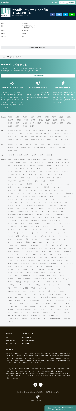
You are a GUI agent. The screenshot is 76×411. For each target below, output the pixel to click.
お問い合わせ (25, 392)
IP (42, 300)
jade (35, 297)
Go (50, 230)
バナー (40, 199)
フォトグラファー (66, 140)
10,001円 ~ (49, 155)
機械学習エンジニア (29, 275)
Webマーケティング (20, 165)
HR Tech (43, 196)
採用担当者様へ (10, 340)
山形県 (69, 117)
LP (39, 248)
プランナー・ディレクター (16, 133)
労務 (30, 162)
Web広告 (32, 165)
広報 (49, 130)
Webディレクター (31, 172)
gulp (16, 297)
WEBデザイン (48, 193)
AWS (15, 159)
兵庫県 (54, 117)
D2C (15, 288)
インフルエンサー (44, 288)
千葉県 (19, 120)
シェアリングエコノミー (63, 196)
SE (70, 300)
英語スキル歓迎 (12, 150)
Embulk (33, 318)
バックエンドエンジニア (15, 130)
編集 (28, 178)
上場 (39, 306)
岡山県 (39, 123)
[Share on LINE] (72, 14)
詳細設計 (59, 309)
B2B (34, 242)
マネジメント (39, 223)
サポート (42, 175)
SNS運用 (10, 269)
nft (67, 297)
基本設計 (19, 309)
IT (58, 199)
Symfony (40, 282)
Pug (41, 297)
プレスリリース (21, 260)
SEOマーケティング (14, 315)
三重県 (17, 126)
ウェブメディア (12, 245)
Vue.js (58, 220)
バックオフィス (39, 162)
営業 (20, 190)
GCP (55, 230)
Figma (51, 159)
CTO (48, 211)
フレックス (23, 263)
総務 (66, 202)
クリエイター (12, 272)
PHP (9, 159)
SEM (67, 245)
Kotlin (54, 275)
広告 (26, 196)
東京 (49, 291)
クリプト (26, 300)
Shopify (41, 269)
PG (52, 309)
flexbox (28, 297)
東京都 (10, 117)
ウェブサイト (62, 248)
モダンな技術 (24, 220)
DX (21, 202)
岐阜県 (32, 123)
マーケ (30, 181)
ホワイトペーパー (53, 172)
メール (44, 251)
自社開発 (66, 251)
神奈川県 (10, 120)
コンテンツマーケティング (16, 184)
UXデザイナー (12, 303)
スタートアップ (66, 144)
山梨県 (69, 123)
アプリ (52, 181)
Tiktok (59, 306)
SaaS (47, 214)
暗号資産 (17, 300)
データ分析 (45, 245)
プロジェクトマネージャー (43, 133)
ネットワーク (29, 285)
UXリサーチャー (24, 303)
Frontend (49, 233)
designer (54, 297)
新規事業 (56, 144)
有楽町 (52, 306)
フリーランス (57, 178)
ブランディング (36, 202)
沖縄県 (63, 120)
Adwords (10, 248)
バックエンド (18, 187)
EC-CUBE (32, 291)
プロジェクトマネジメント (30, 236)
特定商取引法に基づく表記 (52, 392)
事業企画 (10, 208)
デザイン (42, 172)
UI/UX (51, 220)
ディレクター (40, 184)
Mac (55, 291)
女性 (44, 315)
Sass (36, 251)
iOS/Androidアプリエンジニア (33, 140)
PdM (60, 236)
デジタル (49, 208)
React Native (50, 269)
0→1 (50, 251)
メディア (19, 193)
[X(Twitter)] (41, 385)
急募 (36, 144)
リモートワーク (57, 187)
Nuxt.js (62, 275)
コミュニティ (43, 257)
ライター (50, 162)
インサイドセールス (30, 190)
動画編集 (28, 309)
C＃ (27, 312)
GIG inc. (34, 400)
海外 (27, 239)
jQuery (65, 278)
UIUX (68, 184)
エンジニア (28, 187)
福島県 (17, 123)
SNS (48, 178)
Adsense (26, 294)
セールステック (37, 303)
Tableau (32, 306)
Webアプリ (24, 227)
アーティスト (12, 230)
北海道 (41, 120)
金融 (48, 275)
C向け (26, 230)
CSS (22, 178)
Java (15, 266)
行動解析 (19, 278)
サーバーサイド (12, 223)
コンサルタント (51, 205)
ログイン (63, 2)
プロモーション (51, 223)
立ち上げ (28, 193)
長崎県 (47, 123)
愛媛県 (48, 120)
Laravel (68, 175)
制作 (50, 278)
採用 (36, 181)
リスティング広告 (57, 245)
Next (9, 233)
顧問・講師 (24, 136)
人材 (54, 190)
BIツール (10, 254)
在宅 (29, 257)
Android (10, 236)
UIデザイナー (58, 303)
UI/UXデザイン (12, 285)
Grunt (9, 297)
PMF (53, 199)
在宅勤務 (10, 257)
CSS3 (54, 239)
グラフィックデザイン (23, 254)
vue (18, 257)
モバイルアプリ (53, 315)
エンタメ (45, 227)
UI (67, 165)
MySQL (41, 242)
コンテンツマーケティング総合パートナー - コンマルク (25, 363)
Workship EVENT (27, 337)
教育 (52, 217)
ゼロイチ (57, 251)
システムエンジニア (60, 300)
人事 (66, 136)
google (19, 294)
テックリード (12, 214)
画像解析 (10, 278)
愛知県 (61, 117)
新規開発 (31, 260)
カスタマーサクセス (51, 140)
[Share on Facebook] (52, 14)
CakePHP (19, 242)
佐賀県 (10, 123)
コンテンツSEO (57, 260)
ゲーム (61, 272)
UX (40, 193)
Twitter (35, 294)
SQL (9, 288)
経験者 (25, 269)
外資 (19, 217)
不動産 (33, 288)
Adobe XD (67, 159)
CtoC (51, 196)
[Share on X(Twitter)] (59, 14)
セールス (29, 133)
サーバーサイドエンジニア (16, 205)
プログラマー (44, 309)
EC (48, 242)
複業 (15, 263)
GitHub (10, 282)
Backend (60, 227)
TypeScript (40, 233)
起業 (42, 211)
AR (70, 223)
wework (53, 263)
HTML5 (46, 239)
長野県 (61, 123)
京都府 (26, 120)
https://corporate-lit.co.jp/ (19, 15)
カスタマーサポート (58, 214)
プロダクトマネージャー (48, 236)
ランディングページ (49, 248)
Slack (9, 168)
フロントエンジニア (65, 263)
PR (35, 193)
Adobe (26, 217)
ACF (65, 294)
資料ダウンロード (11, 343)
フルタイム (33, 263)
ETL (39, 318)
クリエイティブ (30, 199)
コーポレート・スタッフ (62, 133)
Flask (67, 303)
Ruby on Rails (12, 220)
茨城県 (25, 117)
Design (43, 272)
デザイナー (41, 130)
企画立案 (46, 187)
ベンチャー (59, 193)
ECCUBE (41, 291)
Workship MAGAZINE (28, 340)
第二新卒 (46, 260)
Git (49, 175)
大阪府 (17, 117)
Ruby (52, 227)
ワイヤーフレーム (49, 285)
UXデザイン (11, 190)
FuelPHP (52, 254)
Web (66, 236)
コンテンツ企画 (12, 202)
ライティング (66, 162)
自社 (23, 257)
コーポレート (57, 202)
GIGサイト (9, 353)
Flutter (66, 233)
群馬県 (54, 123)
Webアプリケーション (39, 254)
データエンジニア (22, 208)
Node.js (62, 282)
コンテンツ (34, 196)
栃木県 (25, 123)
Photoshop (30, 168)
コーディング (63, 239)
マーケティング (30, 130)
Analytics (23, 245)
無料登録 (71, 2)
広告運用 (40, 165)
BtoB (47, 199)
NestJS (24, 291)
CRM (27, 202)
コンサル (57, 233)
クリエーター (18, 196)
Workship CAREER (27, 343)
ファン (21, 272)
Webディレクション (14, 275)
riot (22, 297)
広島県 (39, 117)
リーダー (10, 294)
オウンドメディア (38, 178)
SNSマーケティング (40, 278)
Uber (9, 199)
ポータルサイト (36, 239)
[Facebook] (35, 385)
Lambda (62, 291)
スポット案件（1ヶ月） (23, 147)
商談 (24, 315)
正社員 (49, 300)
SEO (9, 165)
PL (21, 285)
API (21, 266)
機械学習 (33, 208)
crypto (10, 300)
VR (65, 223)
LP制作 (38, 285)
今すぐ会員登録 (38, 75)
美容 (69, 285)
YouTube (42, 294)
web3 (61, 297)
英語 (35, 309)
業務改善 (18, 282)
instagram (32, 248)
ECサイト (33, 269)
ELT (45, 318)
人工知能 (34, 211)
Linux (9, 239)
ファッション (63, 205)
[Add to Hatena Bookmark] (65, 14)
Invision (10, 162)
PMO (45, 306)
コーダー (10, 242)
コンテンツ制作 (21, 248)
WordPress (36, 159)
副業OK (10, 144)
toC (20, 230)
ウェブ (66, 254)
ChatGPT (11, 321)
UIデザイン (65, 172)
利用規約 (32, 392)
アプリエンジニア (52, 282)
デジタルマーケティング (26, 214)
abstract (58, 294)
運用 (9, 187)
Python (41, 208)
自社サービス (12, 181)
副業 (24, 162)
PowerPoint (61, 285)
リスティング (59, 165)
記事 (30, 223)
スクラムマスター (58, 211)
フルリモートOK (45, 144)
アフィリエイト (27, 251)
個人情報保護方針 (40, 392)
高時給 (44, 220)
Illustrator (39, 168)
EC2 (9, 178)
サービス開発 (24, 288)
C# (60, 223)
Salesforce (21, 211)
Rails (9, 263)
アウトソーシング (29, 282)
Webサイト (63, 257)
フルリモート (18, 199)
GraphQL (63, 230)
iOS (32, 227)
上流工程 (67, 306)
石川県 (32, 126)
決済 (9, 266)
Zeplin (18, 162)
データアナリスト (13, 306)
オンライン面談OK (39, 147)
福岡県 (47, 117)
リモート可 (19, 144)
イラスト (23, 223)
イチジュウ (67, 318)
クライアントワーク (14, 175)
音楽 (46, 217)
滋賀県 (55, 120)
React (23, 233)
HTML (16, 178)
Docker (22, 159)
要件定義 (10, 309)
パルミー (39, 266)
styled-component (13, 291)
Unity (58, 217)
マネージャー (35, 312)
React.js (31, 233)
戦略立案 (66, 312)
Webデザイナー (12, 227)
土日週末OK (51, 147)
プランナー (50, 184)
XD (24, 175)
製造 (66, 309)
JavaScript (11, 211)
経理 (46, 297)
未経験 (28, 242)
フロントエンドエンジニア (38, 136)
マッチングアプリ (13, 318)
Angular (57, 278)
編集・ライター (12, 136)
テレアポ (47, 202)
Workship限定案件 (55, 318)
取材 (57, 162)
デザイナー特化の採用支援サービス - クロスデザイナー (33, 356)
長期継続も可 (35, 220)
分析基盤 (24, 318)
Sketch (59, 159)
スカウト (44, 181)
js (70, 248)
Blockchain (35, 300)
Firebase (43, 230)
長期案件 (10, 147)
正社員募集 (62, 147)
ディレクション (50, 168)
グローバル (11, 217)
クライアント (30, 266)
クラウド (10, 193)
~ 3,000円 (11, 155)
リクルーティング (34, 315)
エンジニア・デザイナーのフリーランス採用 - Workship (45, 358)
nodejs (36, 272)
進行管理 (16, 251)
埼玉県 (32, 117)
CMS (44, 159)
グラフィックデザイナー (15, 172)
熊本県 (25, 126)
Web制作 (53, 257)
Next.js (16, 233)
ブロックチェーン (58, 288)
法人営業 (22, 181)
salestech (48, 303)
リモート (38, 187)
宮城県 (10, 126)
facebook (49, 165)
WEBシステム (18, 312)
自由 (59, 254)
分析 (18, 269)
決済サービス (46, 312)
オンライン (57, 312)
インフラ (62, 190)
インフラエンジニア (55, 136)
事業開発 (68, 193)
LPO (66, 260)
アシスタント (32, 175)
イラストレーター (36, 217)
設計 (9, 312)
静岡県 (33, 120)
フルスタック (19, 239)
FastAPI (24, 306)
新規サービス (31, 205)
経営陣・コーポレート (14, 140)
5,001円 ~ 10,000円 (37, 155)
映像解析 (28, 278)
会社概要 (19, 392)
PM (29, 159)
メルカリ (34, 230)
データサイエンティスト (61, 130)
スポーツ (10, 260)
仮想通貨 (41, 275)
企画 (17, 236)
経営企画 (41, 205)
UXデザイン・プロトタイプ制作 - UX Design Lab (28, 353)
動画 (9, 196)
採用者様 (54, 2)
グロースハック (33, 245)
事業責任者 (49, 266)
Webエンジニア (60, 266)
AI (28, 211)
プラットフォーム (45, 190)
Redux (28, 272)
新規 (39, 260)
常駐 (59, 269)
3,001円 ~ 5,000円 (22, 155)
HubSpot (39, 214)
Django (66, 217)
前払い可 (28, 144)
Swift (37, 227)
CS (35, 257)
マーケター (60, 184)
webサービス (44, 263)
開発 (9, 251)
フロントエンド (19, 168)
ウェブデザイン (56, 242)
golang (51, 294)
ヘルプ (7, 337)
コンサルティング (60, 208)
